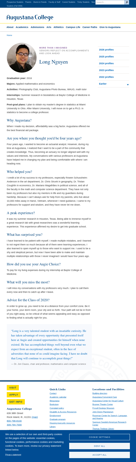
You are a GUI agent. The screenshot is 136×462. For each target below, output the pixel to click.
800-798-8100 (14, 421)
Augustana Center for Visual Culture (108, 401)
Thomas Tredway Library (103, 428)
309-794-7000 (14, 424)
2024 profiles (106, 63)
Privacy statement (13, 454)
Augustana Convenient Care (104, 397)
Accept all (100, 455)
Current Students (68, 2)
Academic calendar (58, 397)
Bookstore (54, 404)
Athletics (59, 27)
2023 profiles (106, 70)
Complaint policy (57, 408)
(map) (35, 417)
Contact (53, 393)
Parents (28, 2)
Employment (55, 415)
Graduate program (58, 419)
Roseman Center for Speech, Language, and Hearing (109, 417)
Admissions (37, 27)
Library (53, 426)
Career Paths (89, 27)
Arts (48, 27)
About (10, 27)
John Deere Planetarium (102, 412)
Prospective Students (15, 2)
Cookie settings (99, 437)
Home (9, 35)
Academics (22, 27)
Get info (15, 401)
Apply (13, 394)
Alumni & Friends (40, 2)
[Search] (127, 2)
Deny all (99, 446)
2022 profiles (106, 77)
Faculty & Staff (54, 2)
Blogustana (54, 401)
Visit (12, 387)
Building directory (99, 393)
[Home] (30, 20)
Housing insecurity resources (62, 423)
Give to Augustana (109, 27)
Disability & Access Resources (63, 412)
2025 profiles (106, 56)
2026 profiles (106, 49)
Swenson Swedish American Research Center (109, 423)
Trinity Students (83, 2)
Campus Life (73, 27)
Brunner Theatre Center (102, 404)
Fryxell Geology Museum (103, 408)
